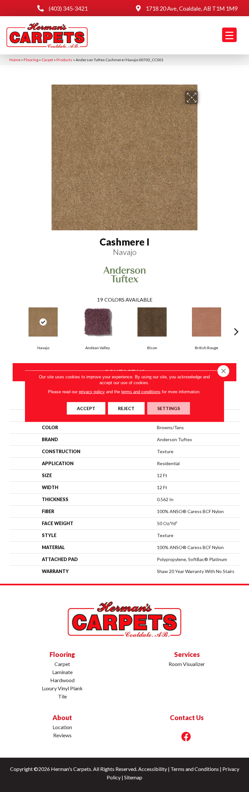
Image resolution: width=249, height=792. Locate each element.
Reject (126, 408)
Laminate (62, 672)
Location (62, 727)
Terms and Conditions (195, 769)
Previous (13, 321)
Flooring (31, 59)
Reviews (62, 735)
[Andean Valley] (97, 322)
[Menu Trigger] (229, 35)
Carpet (47, 59)
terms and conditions (140, 391)
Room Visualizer (187, 664)
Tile (62, 696)
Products (64, 59)
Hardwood (62, 680)
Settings (168, 408)
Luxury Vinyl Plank (62, 688)
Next (236, 321)
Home (14, 59)
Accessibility (152, 769)
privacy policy (92, 391)
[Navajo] (43, 322)
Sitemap (133, 777)
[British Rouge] (206, 322)
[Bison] (152, 322)
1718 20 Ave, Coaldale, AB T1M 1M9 (192, 8)
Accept (86, 408)
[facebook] (186, 736)
